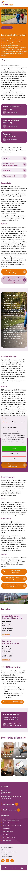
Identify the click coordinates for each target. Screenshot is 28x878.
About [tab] (23, 422)
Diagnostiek (6, 158)
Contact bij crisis (8, 804)
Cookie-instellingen (6, 856)
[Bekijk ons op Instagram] (7, 860)
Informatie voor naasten (10, 823)
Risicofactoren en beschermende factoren (10, 164)
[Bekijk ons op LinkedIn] (3, 860)
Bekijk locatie (6, 634)
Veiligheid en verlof (9, 176)
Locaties (6, 834)
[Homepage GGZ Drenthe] (7, 3)
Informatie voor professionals (12, 826)
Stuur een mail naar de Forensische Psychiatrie (12, 579)
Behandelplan (7, 170)
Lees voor (6, 27)
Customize (13, 453)
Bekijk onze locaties (9, 810)
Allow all (14, 448)
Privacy (3, 849)
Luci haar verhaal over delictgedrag (12, 465)
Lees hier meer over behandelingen (12, 272)
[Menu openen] (14, 867)
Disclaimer (4, 854)
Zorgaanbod (5, 60)
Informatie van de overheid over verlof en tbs (13, 280)
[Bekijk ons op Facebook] (12, 860)
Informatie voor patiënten (11, 820)
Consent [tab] (5, 422)
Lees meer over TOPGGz (11, 702)
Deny (14, 458)
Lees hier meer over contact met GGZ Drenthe (12, 586)
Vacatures (6, 828)
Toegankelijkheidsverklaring (8, 852)
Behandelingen (8, 831)
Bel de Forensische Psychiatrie (15, 572)
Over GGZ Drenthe (9, 837)
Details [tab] (14, 422)
